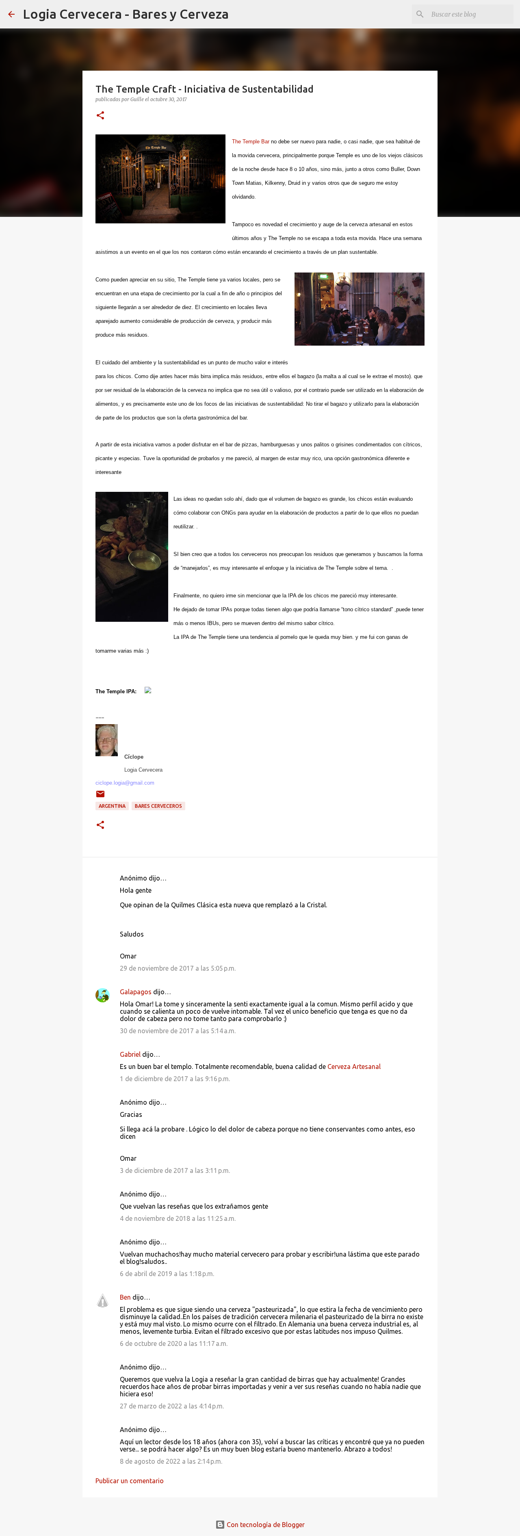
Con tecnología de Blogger (265, 1524)
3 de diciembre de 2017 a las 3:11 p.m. (175, 1170)
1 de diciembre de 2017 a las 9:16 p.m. (175, 1078)
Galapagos (136, 991)
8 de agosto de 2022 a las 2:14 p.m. (171, 1461)
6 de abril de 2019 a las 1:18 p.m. (167, 1273)
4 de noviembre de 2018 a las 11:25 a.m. (178, 1218)
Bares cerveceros (158, 806)
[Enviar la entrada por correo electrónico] (100, 797)
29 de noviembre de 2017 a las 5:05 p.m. (178, 968)
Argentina (112, 806)
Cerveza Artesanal (354, 1066)
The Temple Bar (250, 141)
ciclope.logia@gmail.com (124, 783)
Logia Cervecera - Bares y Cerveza (126, 13)
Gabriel (130, 1054)
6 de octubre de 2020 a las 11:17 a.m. (174, 1343)
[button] (100, 115)
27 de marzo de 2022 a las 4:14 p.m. (172, 1406)
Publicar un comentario (129, 1480)
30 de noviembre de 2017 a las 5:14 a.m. (178, 1030)
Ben (125, 1297)
